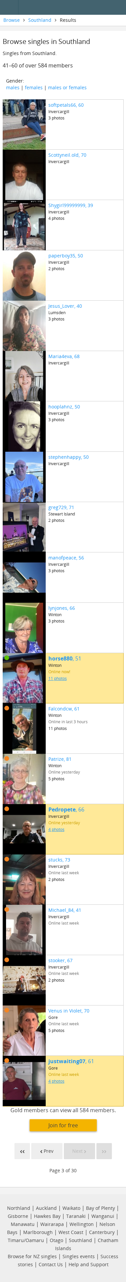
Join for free (63, 1125)
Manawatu (23, 1224)
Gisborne (18, 1216)
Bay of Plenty (100, 1208)
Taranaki (76, 1216)
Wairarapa (52, 1224)
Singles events (78, 1256)
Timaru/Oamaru (26, 1240)
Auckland (46, 1208)
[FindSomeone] (73, 7)
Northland (18, 1208)
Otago (56, 1240)
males (12, 87)
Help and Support (89, 1264)
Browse (11, 20)
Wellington (82, 1224)
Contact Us (51, 1264)
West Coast (70, 1232)
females (34, 87)
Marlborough (38, 1232)
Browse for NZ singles (32, 1256)
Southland (39, 20)
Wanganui (102, 1216)
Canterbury (102, 1232)
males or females (67, 87)
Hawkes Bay (47, 1216)
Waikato (71, 1208)
